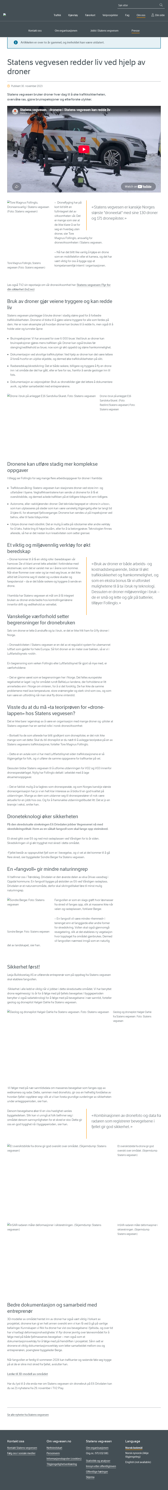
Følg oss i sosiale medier (21, 1453)
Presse (136, 30)
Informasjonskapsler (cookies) (64, 1458)
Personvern (53, 1453)
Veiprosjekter (110, 15)
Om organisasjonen (66, 30)
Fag (127, 15)
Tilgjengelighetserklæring (62, 1464)
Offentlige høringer (97, 1471)
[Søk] (161, 5)
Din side (160, 15)
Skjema (90, 1477)
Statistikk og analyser (98, 1460)
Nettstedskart (54, 1447)
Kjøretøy (73, 15)
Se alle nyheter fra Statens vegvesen (28, 1414)
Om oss (141, 15)
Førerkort (90, 15)
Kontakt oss (35, 30)
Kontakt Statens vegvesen (22, 1447)
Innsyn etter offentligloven (101, 1466)
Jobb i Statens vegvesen (104, 30)
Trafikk (57, 15)
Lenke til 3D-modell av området (27, 1374)
